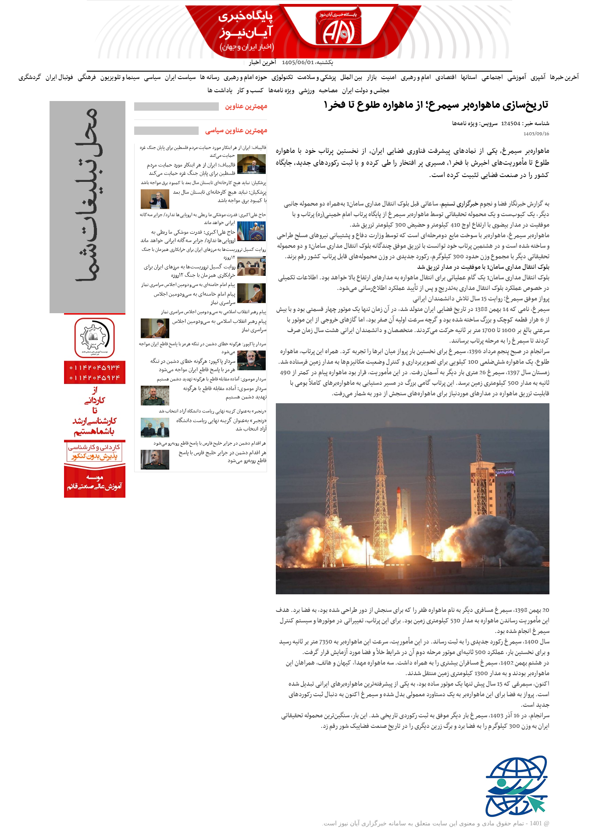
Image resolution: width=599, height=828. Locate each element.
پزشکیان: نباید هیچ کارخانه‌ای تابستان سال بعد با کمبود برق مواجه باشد (203, 183)
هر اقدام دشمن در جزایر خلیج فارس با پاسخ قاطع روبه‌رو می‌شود (209, 443)
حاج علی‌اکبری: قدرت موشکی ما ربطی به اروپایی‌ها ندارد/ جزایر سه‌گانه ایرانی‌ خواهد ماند (203, 219)
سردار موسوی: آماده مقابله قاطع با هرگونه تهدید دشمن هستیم (211, 379)
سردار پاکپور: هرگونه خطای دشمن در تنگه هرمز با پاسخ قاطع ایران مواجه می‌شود (202, 348)
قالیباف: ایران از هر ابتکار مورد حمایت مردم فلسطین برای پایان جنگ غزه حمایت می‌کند (203, 152)
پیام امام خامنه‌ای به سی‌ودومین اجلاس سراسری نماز (188, 285)
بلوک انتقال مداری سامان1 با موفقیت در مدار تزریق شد (483, 267)
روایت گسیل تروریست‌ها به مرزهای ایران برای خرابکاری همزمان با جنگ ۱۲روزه (204, 254)
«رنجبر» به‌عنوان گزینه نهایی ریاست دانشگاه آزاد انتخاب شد (212, 411)
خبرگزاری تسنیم (459, 204)
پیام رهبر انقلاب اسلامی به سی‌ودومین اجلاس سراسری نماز (213, 312)
